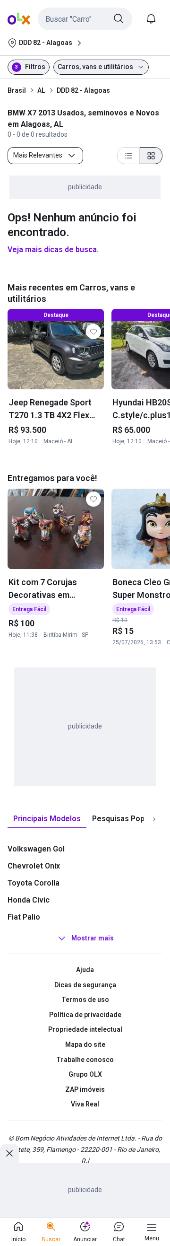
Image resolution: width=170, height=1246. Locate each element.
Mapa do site (85, 1044)
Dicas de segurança (85, 985)
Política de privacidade (85, 1014)
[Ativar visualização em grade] (151, 155)
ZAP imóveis (85, 1089)
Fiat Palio (24, 917)
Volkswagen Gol (36, 848)
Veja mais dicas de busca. (53, 249)
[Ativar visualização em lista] (128, 155)
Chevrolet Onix (34, 865)
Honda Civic (29, 899)
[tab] (47, 819)
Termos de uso (85, 999)
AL (41, 90)
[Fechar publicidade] (9, 1153)
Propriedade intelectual (85, 1029)
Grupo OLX (85, 1074)
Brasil (17, 90)
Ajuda (85, 970)
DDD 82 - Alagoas (83, 90)
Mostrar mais (92, 938)
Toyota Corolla (34, 882)
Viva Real (85, 1104)
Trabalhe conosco (85, 1059)
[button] (85, 19)
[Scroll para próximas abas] (153, 819)
